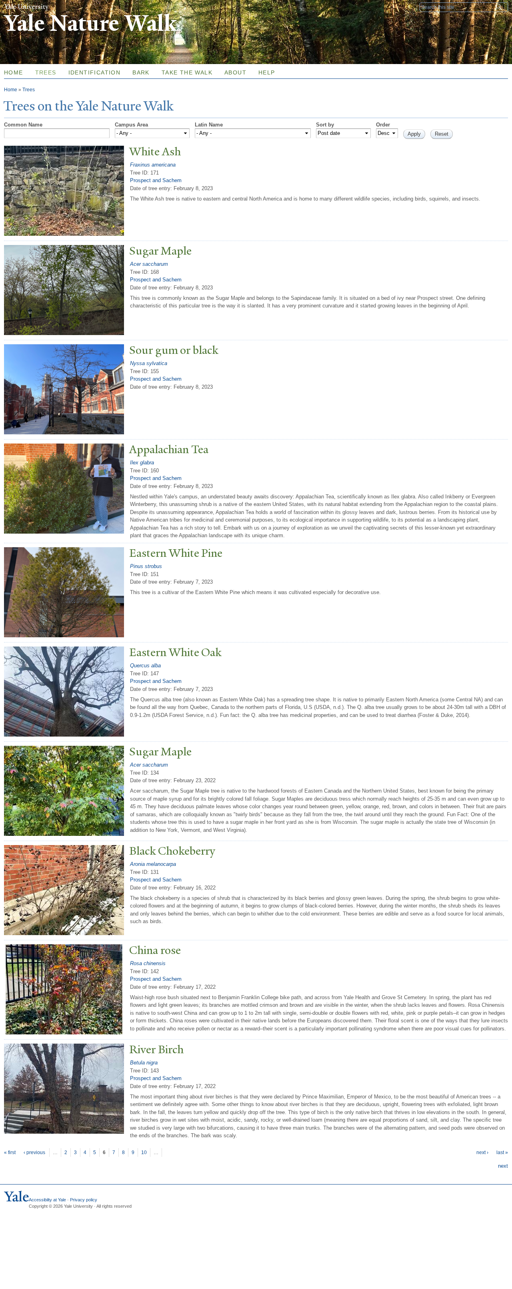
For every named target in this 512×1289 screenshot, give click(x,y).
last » (502, 1152)
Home (10, 89)
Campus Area (131, 125)
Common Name (23, 125)
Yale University (26, 7)
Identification (94, 72)
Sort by (325, 125)
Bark (141, 72)
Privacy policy (83, 1199)
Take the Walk (187, 72)
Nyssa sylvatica (148, 363)
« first (10, 1152)
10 (144, 1152)
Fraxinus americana (153, 165)
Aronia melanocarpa (153, 864)
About (235, 72)
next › (482, 1152)
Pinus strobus (146, 566)
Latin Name (209, 125)
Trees (45, 72)
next (503, 1166)
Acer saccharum (149, 264)
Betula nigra (144, 1063)
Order (383, 125)
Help (266, 72)
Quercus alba (145, 666)
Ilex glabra (142, 463)
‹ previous (34, 1152)
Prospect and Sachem (156, 180)
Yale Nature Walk (90, 23)
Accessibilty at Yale (47, 1199)
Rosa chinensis (148, 963)
